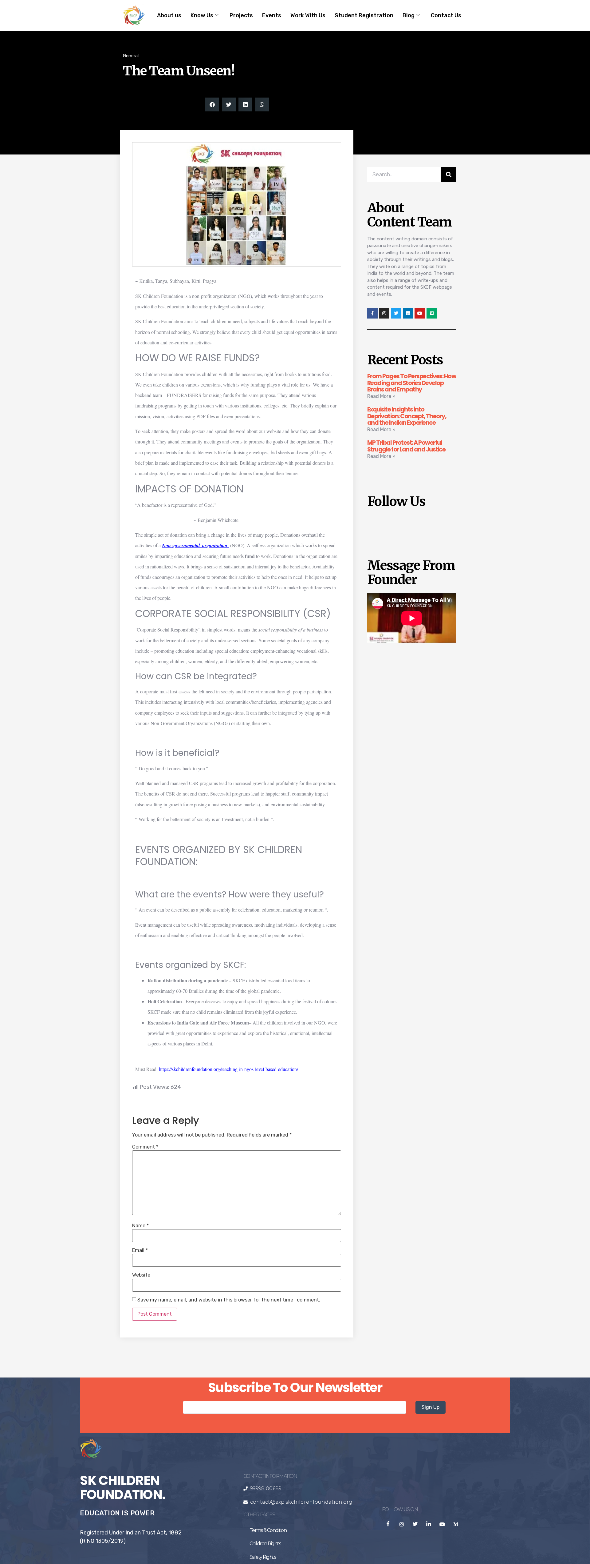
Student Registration (364, 15)
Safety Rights (263, 1557)
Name (140, 1225)
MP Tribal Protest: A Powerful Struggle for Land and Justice (406, 446)
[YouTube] (442, 1524)
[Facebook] (388, 1524)
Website (141, 1275)
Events (271, 15)
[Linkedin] (408, 313)
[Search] (448, 174)
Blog (409, 15)
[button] (212, 104)
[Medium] (432, 313)
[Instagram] (384, 313)
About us (169, 15)
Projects (241, 15)
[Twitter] (396, 313)
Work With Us (307, 15)
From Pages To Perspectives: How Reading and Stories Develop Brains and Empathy (411, 383)
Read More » (381, 396)
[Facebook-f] (372, 313)
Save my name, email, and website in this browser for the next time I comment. (228, 1299)
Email (140, 1250)
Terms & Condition (268, 1530)
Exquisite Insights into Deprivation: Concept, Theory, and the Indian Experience (406, 416)
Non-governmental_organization (194, 545)
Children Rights (265, 1543)
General (131, 55)
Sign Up (430, 1407)
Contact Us (446, 15)
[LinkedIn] (428, 1524)
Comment (145, 1147)
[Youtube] (420, 313)
